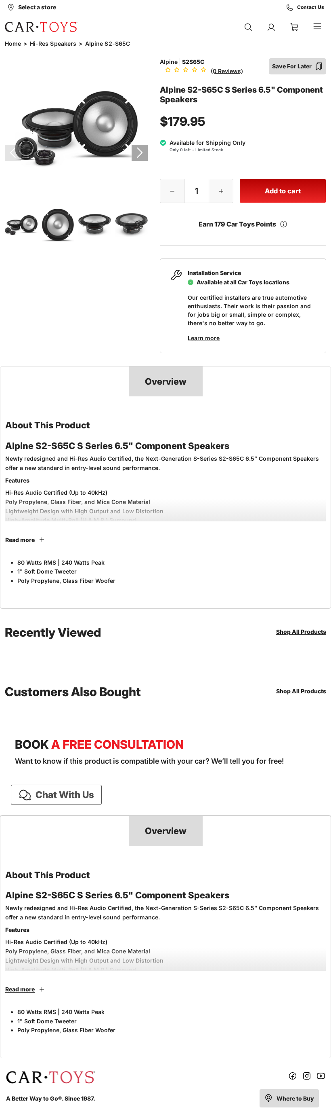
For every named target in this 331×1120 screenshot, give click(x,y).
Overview (165, 381)
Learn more (204, 338)
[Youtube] (321, 1077)
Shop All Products (301, 631)
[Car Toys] (41, 27)
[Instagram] (307, 1077)
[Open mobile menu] (317, 27)
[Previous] (13, 153)
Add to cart (283, 191)
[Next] (140, 153)
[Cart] (294, 27)
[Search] (248, 27)
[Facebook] (293, 1077)
